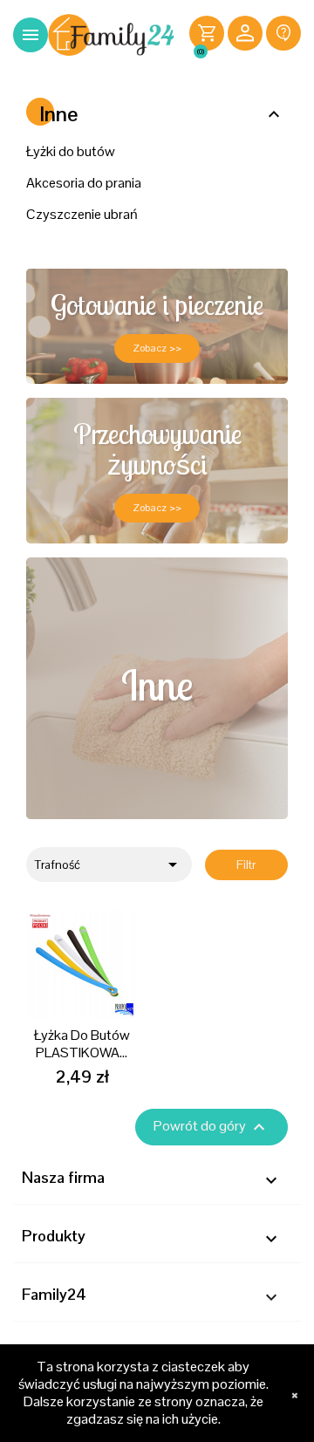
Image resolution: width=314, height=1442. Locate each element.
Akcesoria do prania (83, 183)
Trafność (109, 864)
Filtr (246, 865)
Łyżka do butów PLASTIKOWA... (82, 1044)
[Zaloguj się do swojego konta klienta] (245, 35)
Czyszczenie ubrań (82, 214)
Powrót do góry (212, 1127)
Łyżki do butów (70, 152)
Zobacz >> (157, 348)
